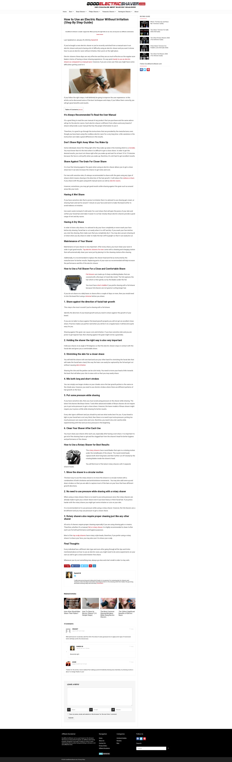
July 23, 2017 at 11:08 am (82, 648)
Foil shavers (90, 274)
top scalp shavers (79, 535)
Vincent (75, 629)
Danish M (94, 40)
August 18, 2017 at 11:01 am (79, 664)
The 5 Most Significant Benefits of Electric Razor (127, 613)
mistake (132, 148)
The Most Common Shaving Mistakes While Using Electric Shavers (107, 614)
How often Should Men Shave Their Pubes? (72, 612)
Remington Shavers (124, 12)
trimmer (88, 296)
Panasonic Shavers (108, 12)
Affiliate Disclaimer (104, 748)
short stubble (102, 285)
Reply (132, 629)
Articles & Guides (122, 738)
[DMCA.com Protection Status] (104, 753)
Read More (100, 583)
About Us (101, 740)
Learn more (99, 34)
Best (70, 12)
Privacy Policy (103, 745)
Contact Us (102, 743)
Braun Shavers (80, 12)
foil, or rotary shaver (95, 527)
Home (65, 12)
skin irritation (81, 365)
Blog (118, 743)
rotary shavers (94, 450)
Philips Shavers (94, 12)
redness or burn (128, 178)
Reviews (119, 740)
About (136, 12)
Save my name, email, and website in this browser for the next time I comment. (93, 714)
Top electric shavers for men (93, 249)
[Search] (168, 748)
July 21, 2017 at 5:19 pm (78, 631)
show (80, 109)
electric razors (115, 181)
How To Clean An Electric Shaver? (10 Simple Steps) (89, 613)
